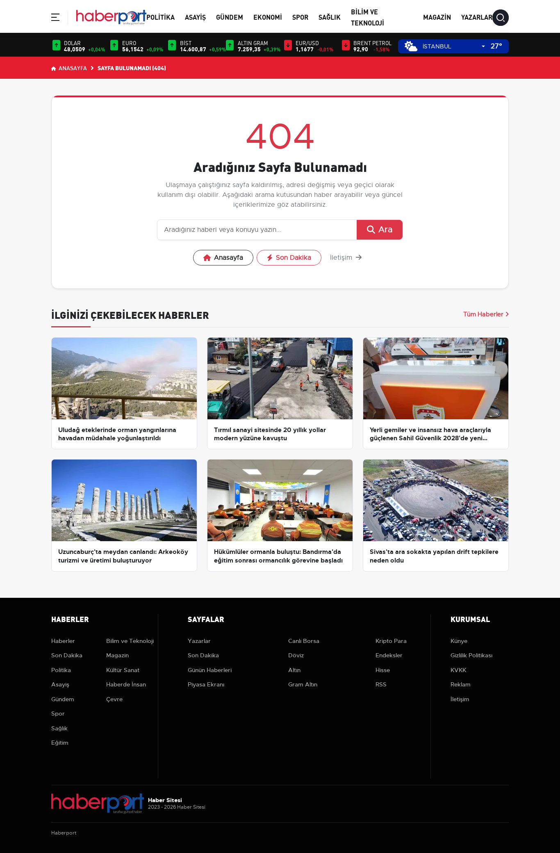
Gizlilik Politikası (471, 655)
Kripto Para (391, 641)
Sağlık (330, 16)
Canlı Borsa (303, 641)
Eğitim (59, 742)
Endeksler (389, 655)
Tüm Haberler (483, 314)
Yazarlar (476, 16)
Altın (294, 670)
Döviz (296, 655)
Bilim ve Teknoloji (130, 641)
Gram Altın (302, 684)
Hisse (383, 670)
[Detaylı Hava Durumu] (411, 46)
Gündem (229, 16)
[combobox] (454, 46)
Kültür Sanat (122, 670)
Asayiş (195, 16)
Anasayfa (72, 68)
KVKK (458, 670)
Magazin (437, 16)
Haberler (63, 641)
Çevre (114, 699)
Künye (459, 641)
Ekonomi (267, 16)
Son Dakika (293, 258)
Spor (300, 16)
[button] (55, 18)
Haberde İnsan (126, 684)
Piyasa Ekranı (206, 684)
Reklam (461, 684)
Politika (160, 16)
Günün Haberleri (210, 670)
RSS (381, 684)
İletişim (342, 258)
